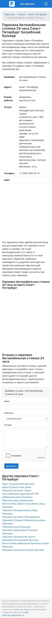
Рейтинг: (9, 413)
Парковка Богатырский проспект (20, 540)
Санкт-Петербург (37, 14)
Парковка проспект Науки (16, 490)
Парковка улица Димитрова (17, 500)
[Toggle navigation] (46, 4)
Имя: (6, 401)
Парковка (9, 14)
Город (21, 14)
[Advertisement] (26, 212)
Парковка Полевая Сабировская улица (23, 520)
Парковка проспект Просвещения (21, 516)
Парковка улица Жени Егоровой (20, 530)
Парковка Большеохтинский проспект (23, 549)
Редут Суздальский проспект (18, 483)
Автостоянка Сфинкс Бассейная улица (23, 503)
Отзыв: (8, 425)
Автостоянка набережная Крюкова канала (25, 543)
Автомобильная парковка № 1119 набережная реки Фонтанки (20, 495)
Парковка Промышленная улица (20, 510)
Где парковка (27, 3)
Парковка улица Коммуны (16, 526)
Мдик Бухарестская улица (16, 487)
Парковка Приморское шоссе (18, 536)
